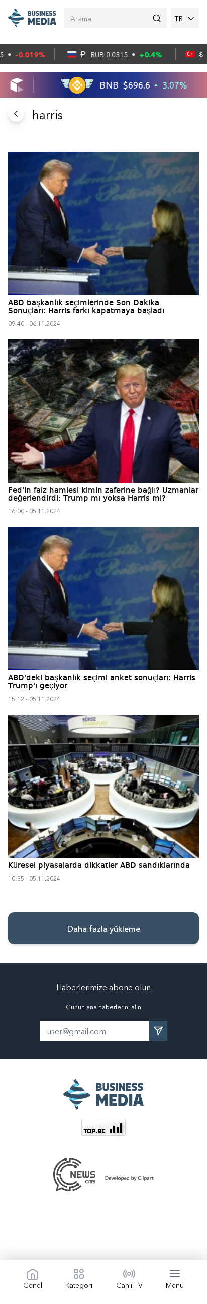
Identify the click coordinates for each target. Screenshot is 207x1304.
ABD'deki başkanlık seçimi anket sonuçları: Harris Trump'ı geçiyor (101, 682)
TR (179, 18)
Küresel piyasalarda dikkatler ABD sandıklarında (99, 866)
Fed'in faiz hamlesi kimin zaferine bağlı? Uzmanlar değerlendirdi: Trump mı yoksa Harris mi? (103, 495)
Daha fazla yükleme (103, 928)
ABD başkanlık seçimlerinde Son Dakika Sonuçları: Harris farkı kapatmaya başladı (86, 307)
